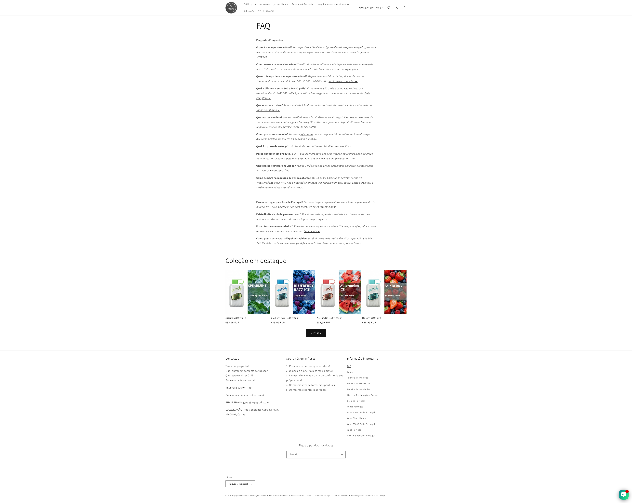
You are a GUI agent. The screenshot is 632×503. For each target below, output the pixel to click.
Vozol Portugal (355, 406)
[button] (250, 4)
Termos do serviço (322, 495)
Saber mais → (312, 231)
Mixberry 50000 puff (371, 318)
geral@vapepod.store (341, 158)
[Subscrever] (341, 454)
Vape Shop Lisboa (356, 418)
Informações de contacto (362, 495)
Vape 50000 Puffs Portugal (361, 424)
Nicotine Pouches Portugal (361, 435)
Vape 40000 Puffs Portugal (361, 412)
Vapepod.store (238, 495)
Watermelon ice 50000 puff (329, 318)
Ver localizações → (281, 170)
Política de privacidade (301, 495)
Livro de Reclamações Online (362, 395)
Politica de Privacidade (359, 383)
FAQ (349, 366)
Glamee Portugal (356, 400)
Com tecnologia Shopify (255, 495)
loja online (306, 134)
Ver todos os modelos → (343, 81)
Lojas (350, 371)
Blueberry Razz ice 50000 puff (285, 318)
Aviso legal (381, 495)
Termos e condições (357, 377)
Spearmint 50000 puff (235, 318)
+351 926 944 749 (315, 158)
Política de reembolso (359, 389)
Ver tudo (316, 332)
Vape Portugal (354, 429)
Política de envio (340, 495)
